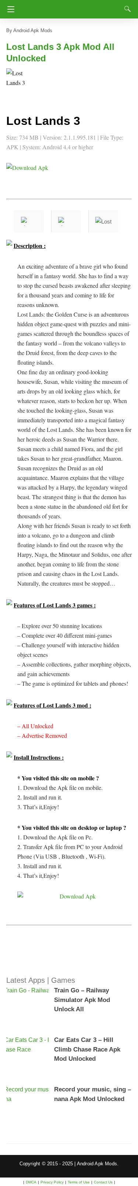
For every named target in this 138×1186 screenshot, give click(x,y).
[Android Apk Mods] (71, 7)
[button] (21, 83)
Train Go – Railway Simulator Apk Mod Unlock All (82, 1000)
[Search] (125, 9)
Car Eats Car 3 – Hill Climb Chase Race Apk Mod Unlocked (87, 1049)
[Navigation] (9, 9)
